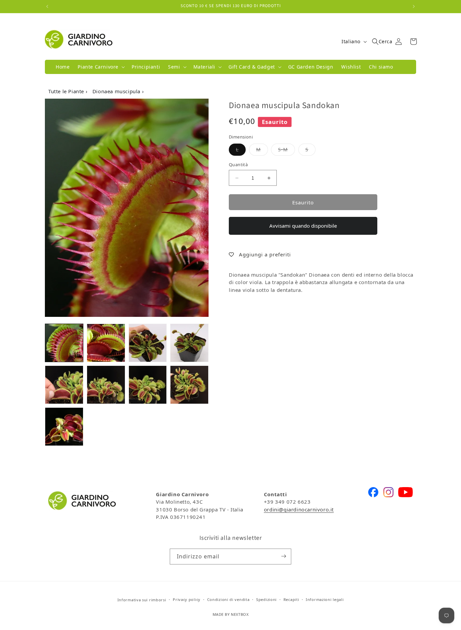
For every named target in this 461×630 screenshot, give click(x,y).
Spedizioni (266, 599)
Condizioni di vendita (228, 599)
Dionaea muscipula (117, 91)
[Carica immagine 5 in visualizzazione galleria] (64, 385)
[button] (101, 67)
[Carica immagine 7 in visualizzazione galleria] (148, 385)
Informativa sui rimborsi (141, 599)
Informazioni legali (325, 599)
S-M (286, 149)
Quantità (238, 164)
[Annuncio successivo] (413, 6)
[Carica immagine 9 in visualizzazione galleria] (64, 426)
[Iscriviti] (283, 556)
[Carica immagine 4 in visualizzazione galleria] (189, 343)
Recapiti (291, 599)
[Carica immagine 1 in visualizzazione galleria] (64, 343)
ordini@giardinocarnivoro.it (299, 509)
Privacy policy (186, 599)
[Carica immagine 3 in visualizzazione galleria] (148, 343)
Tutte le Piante (67, 91)
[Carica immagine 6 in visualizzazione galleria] (106, 385)
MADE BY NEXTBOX (231, 614)
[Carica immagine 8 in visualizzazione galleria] (189, 385)
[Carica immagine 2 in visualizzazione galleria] (106, 343)
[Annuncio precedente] (47, 6)
